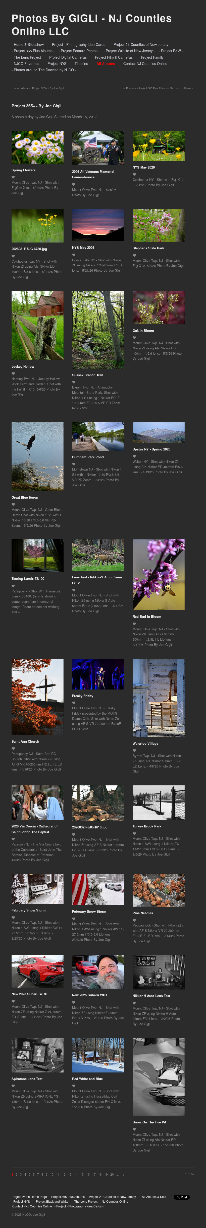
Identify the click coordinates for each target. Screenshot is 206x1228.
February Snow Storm (29, 910)
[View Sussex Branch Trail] (98, 331)
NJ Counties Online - (116, 1201)
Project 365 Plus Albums (153, 88)
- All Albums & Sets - (154, 1196)
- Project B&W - (171, 50)
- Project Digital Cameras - (68, 57)
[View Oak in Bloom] (159, 309)
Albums (25, 88)
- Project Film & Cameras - (114, 57)
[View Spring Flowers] (38, 149)
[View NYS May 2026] (159, 148)
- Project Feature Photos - (79, 50)
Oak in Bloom (143, 330)
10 (52, 1174)
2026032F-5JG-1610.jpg (90, 827)
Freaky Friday (82, 695)
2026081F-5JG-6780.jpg (29, 248)
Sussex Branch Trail (87, 374)
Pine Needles (143, 912)
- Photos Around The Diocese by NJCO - (44, 69)
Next (172, 88)
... (117, 1174)
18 (100, 1174)
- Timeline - (81, 63)
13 (70, 1174)
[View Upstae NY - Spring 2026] (159, 434)
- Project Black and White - (52, 1201)
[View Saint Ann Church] (38, 699)
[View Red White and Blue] (98, 1057)
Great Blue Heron (25, 497)
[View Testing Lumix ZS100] (38, 557)
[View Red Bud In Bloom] (159, 576)
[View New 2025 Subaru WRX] (38, 973)
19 (106, 1174)
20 (112, 1174)
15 (82, 1174)
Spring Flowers (23, 170)
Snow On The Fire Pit (149, 1122)
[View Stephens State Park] (159, 227)
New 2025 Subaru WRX (29, 993)
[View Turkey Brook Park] (159, 804)
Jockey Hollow (23, 366)
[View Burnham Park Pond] (98, 438)
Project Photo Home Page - (30, 1196)
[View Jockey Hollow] (38, 327)
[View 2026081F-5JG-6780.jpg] (38, 227)
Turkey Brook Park (147, 826)
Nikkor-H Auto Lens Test (151, 995)
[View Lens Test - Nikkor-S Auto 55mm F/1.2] (98, 556)
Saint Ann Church (25, 741)
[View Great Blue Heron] (38, 458)
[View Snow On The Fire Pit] (159, 1078)
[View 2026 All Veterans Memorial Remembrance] (98, 150)
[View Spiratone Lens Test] (38, 1057)
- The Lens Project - (27, 57)
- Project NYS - (57, 63)
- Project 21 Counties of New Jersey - (141, 44)
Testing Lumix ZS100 (28, 578)
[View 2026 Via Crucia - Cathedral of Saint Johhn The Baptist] (38, 804)
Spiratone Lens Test (27, 1078)
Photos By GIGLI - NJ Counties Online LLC (92, 24)
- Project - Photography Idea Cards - (79, 44)
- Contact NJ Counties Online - (145, 63)
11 (58, 1174)
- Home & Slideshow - (29, 44)
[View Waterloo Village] (159, 700)
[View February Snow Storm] (38, 890)
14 (76, 1174)
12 (64, 1174)
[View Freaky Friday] (98, 676)
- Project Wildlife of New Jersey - (129, 50)
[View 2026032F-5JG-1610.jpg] (98, 804)
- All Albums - (105, 63)
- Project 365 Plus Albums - (33, 50)
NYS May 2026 (144, 167)
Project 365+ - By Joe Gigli (48, 88)
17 (94, 1174)
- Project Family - (152, 57)
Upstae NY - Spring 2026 (151, 449)
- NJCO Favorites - (26, 63)
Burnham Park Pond (88, 456)
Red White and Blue (87, 1078)
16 (88, 1174)
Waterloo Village (145, 743)
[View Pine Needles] (159, 892)
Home (15, 88)
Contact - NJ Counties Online (32, 1206)
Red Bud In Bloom (147, 616)
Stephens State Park (148, 248)
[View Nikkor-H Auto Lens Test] (159, 974)
